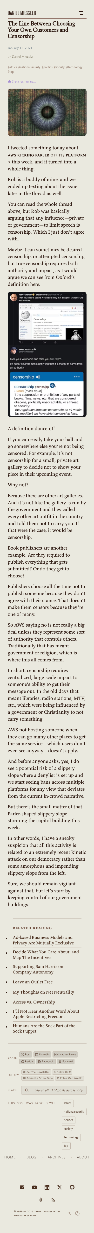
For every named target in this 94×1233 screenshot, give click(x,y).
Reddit (29, 1061)
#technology (74, 67)
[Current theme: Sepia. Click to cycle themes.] (77, 1213)
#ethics (12, 67)
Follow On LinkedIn (71, 1078)
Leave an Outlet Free (33, 982)
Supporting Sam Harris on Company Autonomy (38, 969)
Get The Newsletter (38, 1072)
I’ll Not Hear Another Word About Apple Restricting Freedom (46, 1014)
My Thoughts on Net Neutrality (43, 992)
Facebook (48, 1061)
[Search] (69, 1213)
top (66, 1145)
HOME (9, 1157)
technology (71, 1137)
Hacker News (65, 1054)
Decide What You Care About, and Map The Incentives (46, 954)
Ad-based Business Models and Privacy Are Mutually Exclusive (43, 940)
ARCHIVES (57, 1157)
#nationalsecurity (29, 67)
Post (27, 1054)
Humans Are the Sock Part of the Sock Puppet (44, 1028)
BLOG (32, 1157)
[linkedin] (47, 1187)
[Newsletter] (22, 1187)
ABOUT (83, 1157)
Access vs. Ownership (34, 1002)
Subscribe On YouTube (40, 1078)
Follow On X (64, 1072)
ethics (67, 1103)
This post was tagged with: (33, 1103)
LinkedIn (44, 1054)
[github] (72, 1187)
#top (11, 71)
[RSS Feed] (53, 1199)
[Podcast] (40, 1199)
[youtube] (34, 1187)
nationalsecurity (74, 1111)
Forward (67, 1061)
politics (68, 1120)
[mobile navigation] (81, 13)
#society (59, 67)
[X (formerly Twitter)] (59, 1187)
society (68, 1128)
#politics (47, 67)
